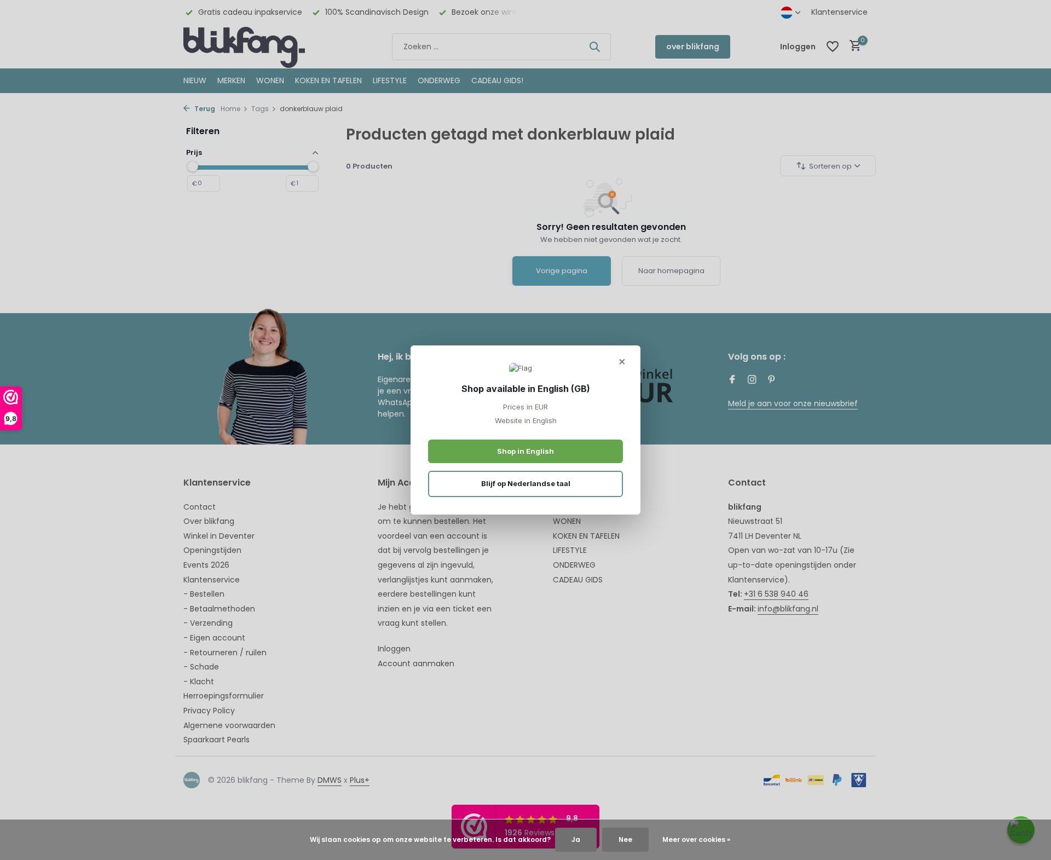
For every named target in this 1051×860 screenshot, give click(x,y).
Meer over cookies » (696, 839)
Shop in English (525, 451)
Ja (575, 839)
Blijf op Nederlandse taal (525, 483)
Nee (625, 839)
